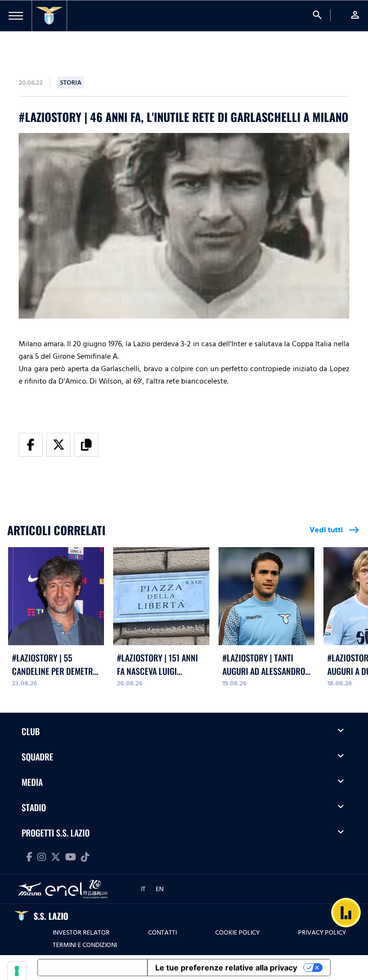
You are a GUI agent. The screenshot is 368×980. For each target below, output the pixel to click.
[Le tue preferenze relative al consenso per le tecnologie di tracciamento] (17, 971)
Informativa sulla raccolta (92, 967)
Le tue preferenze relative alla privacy (226, 967)
